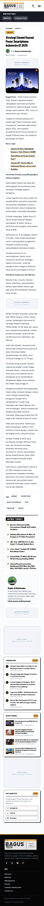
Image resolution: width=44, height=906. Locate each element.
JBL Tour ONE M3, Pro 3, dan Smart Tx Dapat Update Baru (22, 543)
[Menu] (39, 5)
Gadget (18, 28)
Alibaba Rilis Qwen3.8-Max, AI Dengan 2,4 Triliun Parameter (22, 536)
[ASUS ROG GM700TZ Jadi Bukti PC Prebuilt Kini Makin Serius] (10, 742)
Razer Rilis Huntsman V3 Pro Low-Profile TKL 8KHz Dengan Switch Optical (23, 702)
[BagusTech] (16, 6)
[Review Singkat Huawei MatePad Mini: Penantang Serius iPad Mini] (10, 732)
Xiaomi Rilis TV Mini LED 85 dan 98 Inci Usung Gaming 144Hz (23, 558)
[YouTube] (17, 863)
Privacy (7, 884)
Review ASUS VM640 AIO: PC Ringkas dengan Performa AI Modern (25, 750)
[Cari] (33, 5)
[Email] (23, 863)
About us (8, 874)
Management (10, 881)
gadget (14, 496)
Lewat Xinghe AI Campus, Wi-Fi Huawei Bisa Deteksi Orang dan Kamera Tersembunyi (22, 684)
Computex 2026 (21, 18)
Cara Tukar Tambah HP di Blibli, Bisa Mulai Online (23, 550)
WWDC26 (6, 18)
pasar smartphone (14, 502)
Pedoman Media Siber (13, 887)
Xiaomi (20, 508)
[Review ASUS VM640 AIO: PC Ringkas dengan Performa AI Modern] (10, 751)
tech (26, 502)
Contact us (9, 891)
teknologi (10, 508)
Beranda (9, 28)
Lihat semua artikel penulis (19, 601)
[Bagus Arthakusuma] (8, 51)
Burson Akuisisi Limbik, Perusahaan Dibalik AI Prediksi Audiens (23, 527)
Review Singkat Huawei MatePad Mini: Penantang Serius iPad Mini (24, 731)
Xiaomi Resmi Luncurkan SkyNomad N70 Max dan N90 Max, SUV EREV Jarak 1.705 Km (23, 566)
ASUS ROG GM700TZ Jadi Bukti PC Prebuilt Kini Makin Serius (26, 741)
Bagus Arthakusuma (23, 51)
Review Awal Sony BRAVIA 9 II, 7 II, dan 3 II (26, 722)
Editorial (8, 877)
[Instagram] (12, 863)
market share (26, 496)
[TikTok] (7, 863)
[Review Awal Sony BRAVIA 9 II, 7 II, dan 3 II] (10, 723)
